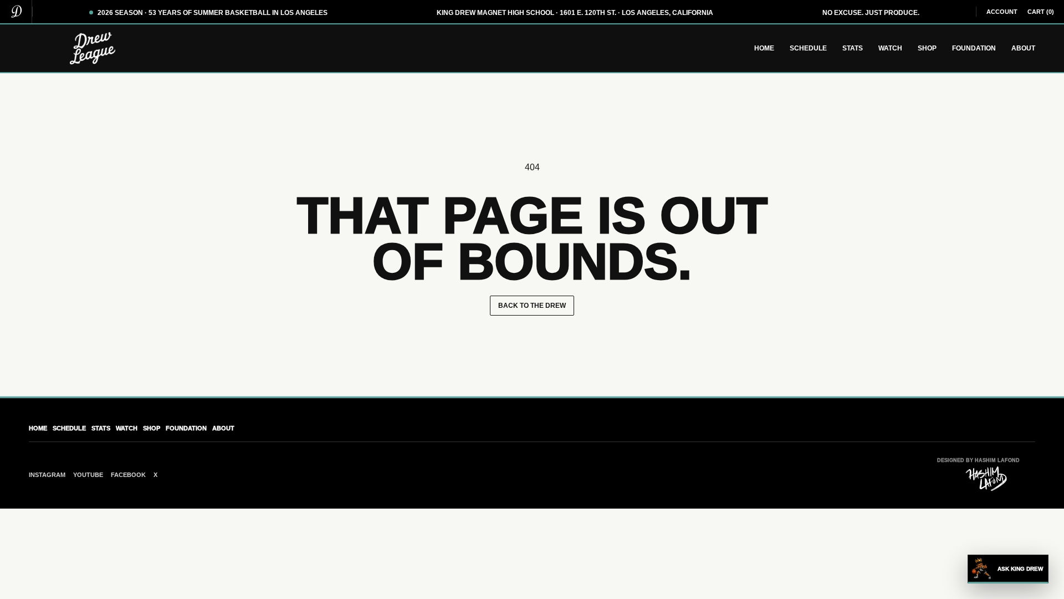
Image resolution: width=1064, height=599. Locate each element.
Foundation (974, 48)
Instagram (47, 474)
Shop (927, 48)
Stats (852, 48)
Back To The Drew (532, 305)
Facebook (128, 474)
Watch (890, 48)
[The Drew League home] (92, 48)
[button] (1008, 569)
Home (764, 48)
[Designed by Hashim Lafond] (986, 478)
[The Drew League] (16, 11)
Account (1001, 11)
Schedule (808, 48)
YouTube (88, 474)
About (1023, 48)
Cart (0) (1040, 11)
